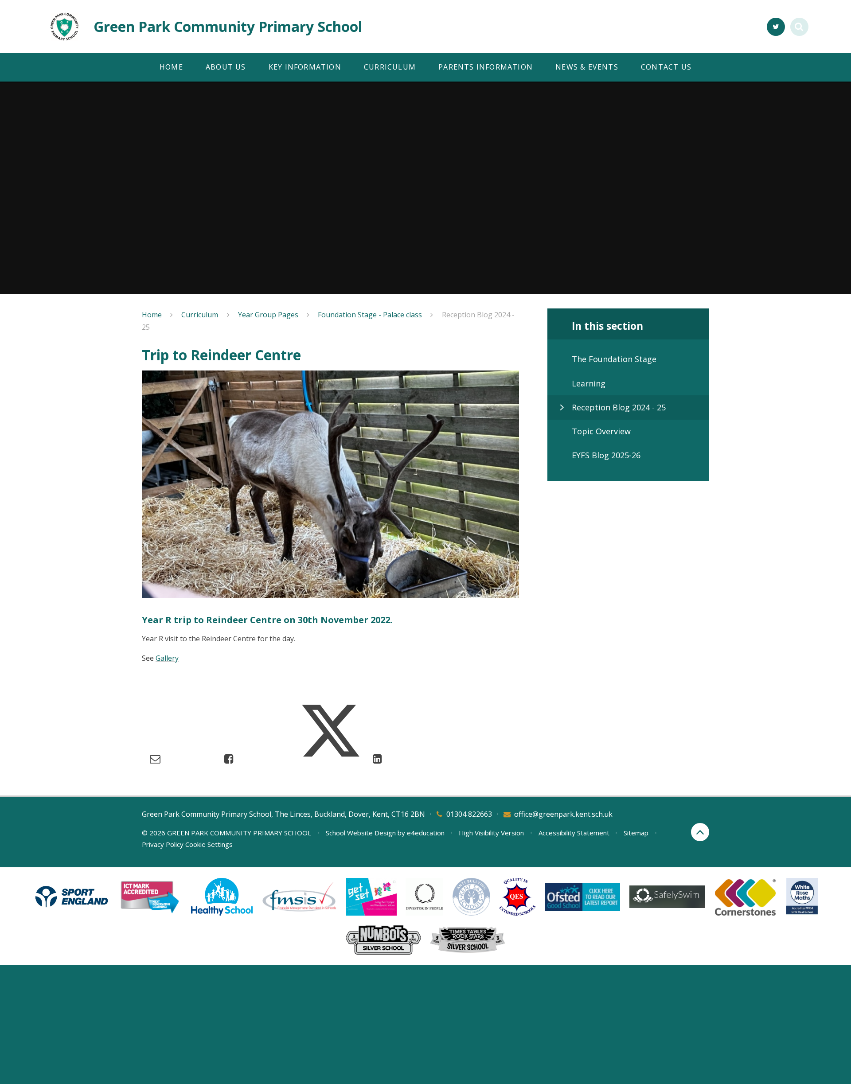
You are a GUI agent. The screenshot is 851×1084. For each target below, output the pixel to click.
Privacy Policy (162, 844)
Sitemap (636, 832)
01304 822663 (469, 814)
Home (152, 315)
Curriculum (199, 315)
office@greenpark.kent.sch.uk (563, 814)
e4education (426, 832)
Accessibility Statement (574, 832)
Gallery (167, 658)
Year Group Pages (268, 315)
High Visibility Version (491, 832)
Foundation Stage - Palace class (370, 315)
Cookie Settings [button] (209, 844)
